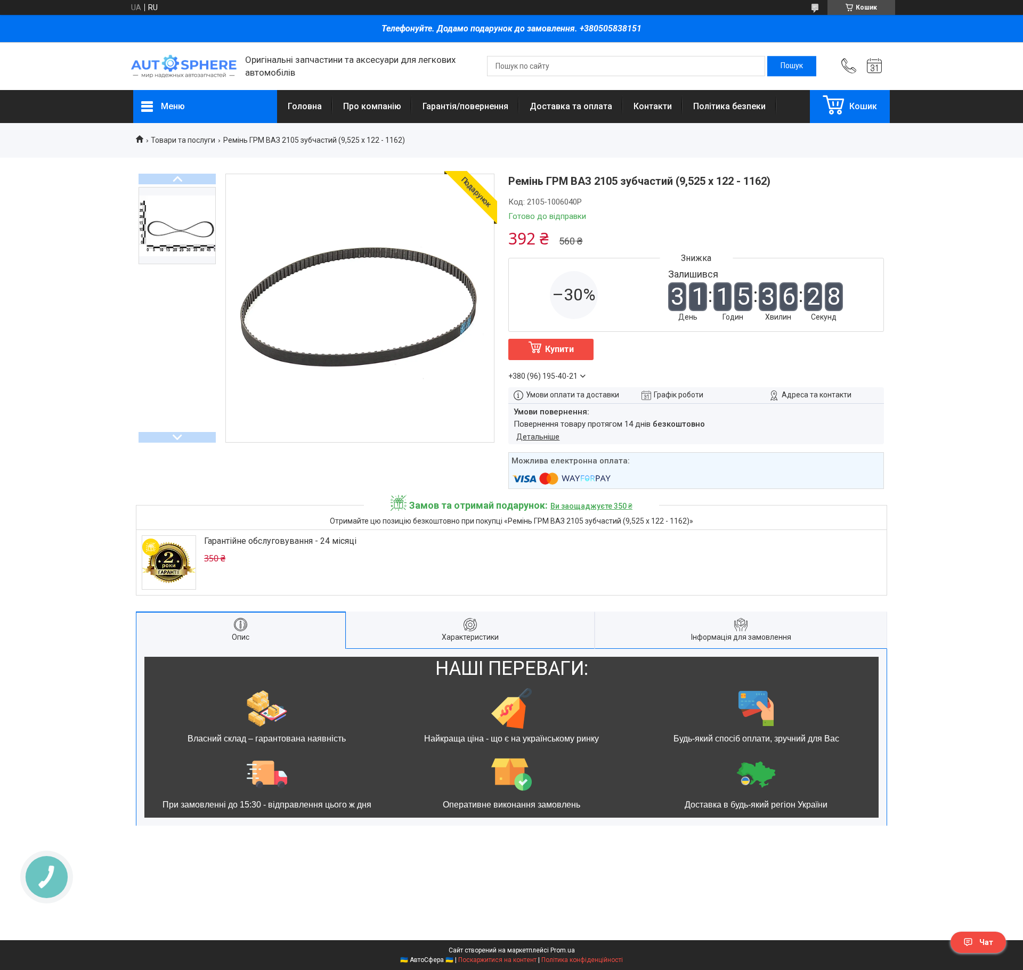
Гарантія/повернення (465, 106)
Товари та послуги (183, 140)
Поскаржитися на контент (497, 960)
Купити (559, 349)
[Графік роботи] (874, 66)
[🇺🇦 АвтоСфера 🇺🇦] (184, 66)
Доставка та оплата (571, 106)
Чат (986, 942)
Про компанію (372, 106)
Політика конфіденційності (582, 960)
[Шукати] (791, 66)
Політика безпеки (729, 106)
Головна (305, 106)
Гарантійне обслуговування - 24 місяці (280, 541)
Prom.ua (562, 950)
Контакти (653, 106)
